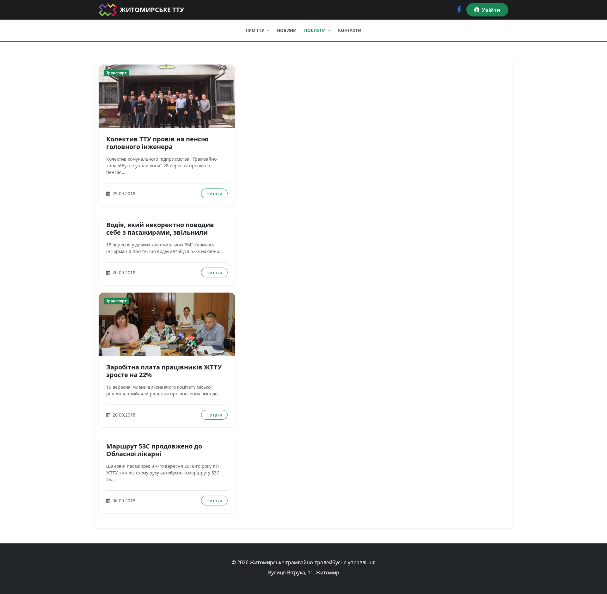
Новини (287, 30)
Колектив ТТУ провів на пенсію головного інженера (157, 143)
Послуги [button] (315, 30)
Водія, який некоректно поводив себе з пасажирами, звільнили (160, 228)
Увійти (491, 9)
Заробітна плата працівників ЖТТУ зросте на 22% (164, 371)
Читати (214, 193)
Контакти (349, 30)
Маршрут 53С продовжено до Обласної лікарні (154, 450)
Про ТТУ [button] (256, 30)
